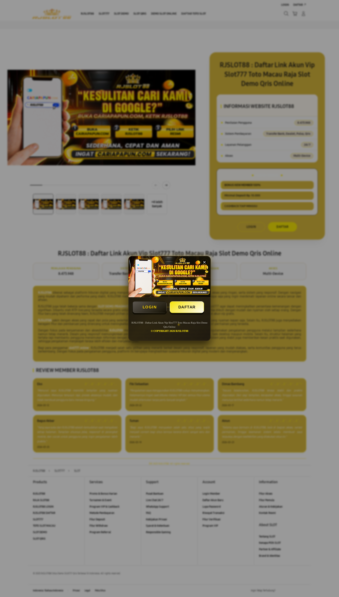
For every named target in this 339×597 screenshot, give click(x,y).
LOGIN (150, 307)
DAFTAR (187, 307)
